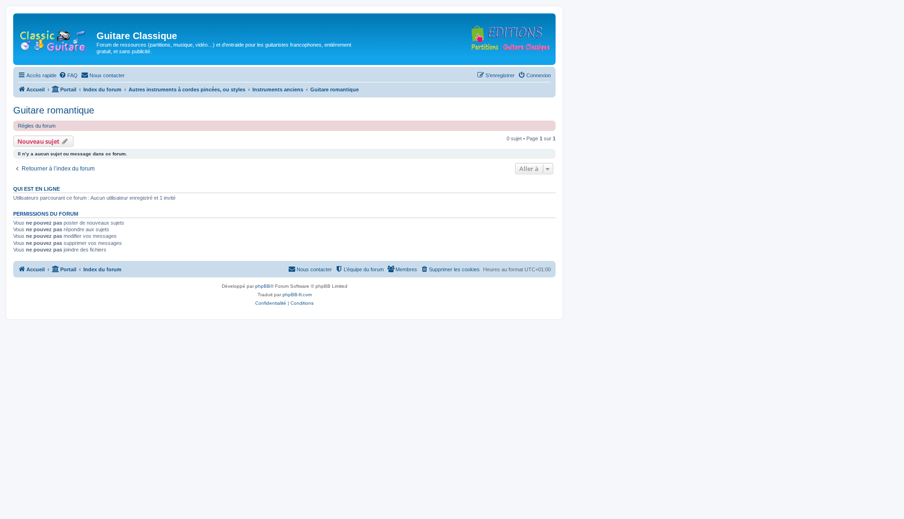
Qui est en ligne (36, 189)
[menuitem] (68, 75)
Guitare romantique (53, 110)
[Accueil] (56, 39)
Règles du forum (37, 126)
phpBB (262, 286)
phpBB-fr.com (297, 294)
